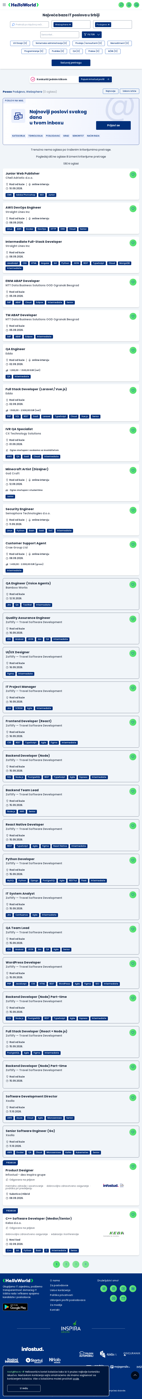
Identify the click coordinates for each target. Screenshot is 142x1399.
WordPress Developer (23, 962)
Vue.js (84, 416)
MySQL (10, 880)
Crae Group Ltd (17, 548)
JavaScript (12, 263)
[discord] (113, 1298)
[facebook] (103, 1288)
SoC (50, 530)
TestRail (27, 604)
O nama (55, 1280)
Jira (9, 604)
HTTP (53, 229)
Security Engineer (20, 509)
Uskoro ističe (129, 91)
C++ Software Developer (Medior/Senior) (39, 1218)
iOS (9, 639)
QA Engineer (15, 349)
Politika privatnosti (61, 1295)
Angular (45, 263)
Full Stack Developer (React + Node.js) (36, 1031)
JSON (76, 263)
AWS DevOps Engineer (23, 207)
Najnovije (111, 91)
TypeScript (98, 263)
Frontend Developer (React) (29, 721)
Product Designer (20, 1170)
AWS (19, 229)
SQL (17, 416)
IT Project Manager (21, 686)
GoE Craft (13, 473)
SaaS (35, 416)
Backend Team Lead (22, 790)
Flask (83, 880)
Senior (83, 229)
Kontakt (55, 1310)
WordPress (64, 983)
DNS (63, 229)
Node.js (19, 777)
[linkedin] (132, 1288)
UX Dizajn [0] (20, 43)
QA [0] (76, 51)
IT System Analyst (20, 893)
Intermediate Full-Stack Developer (34, 241)
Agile (29, 708)
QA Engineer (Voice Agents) (28, 583)
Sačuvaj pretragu (71, 62)
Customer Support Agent (26, 543)
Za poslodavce (59, 1285)
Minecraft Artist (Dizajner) (27, 469)
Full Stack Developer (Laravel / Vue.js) (36, 389)
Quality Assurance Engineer (28, 618)
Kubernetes (82, 1152)
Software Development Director (31, 1096)
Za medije (56, 1305)
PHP (9, 416)
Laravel (46, 416)
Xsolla (10, 1101)
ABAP (18, 302)
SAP (9, 302)
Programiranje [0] (33, 51)
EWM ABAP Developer (23, 281)
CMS (9, 194)
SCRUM (19, 708)
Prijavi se (113, 125)
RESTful (73, 880)
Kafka (68, 1152)
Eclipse (39, 302)
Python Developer (20, 859)
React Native (60, 846)
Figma (10, 673)
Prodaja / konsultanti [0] (89, 43)
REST (85, 263)
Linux (9, 229)
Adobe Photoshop (25, 194)
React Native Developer (25, 824)
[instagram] (113, 1288)
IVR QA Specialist (19, 429)
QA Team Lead (17, 928)
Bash (31, 530)
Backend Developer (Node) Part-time (36, 997)
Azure (19, 1118)
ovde (76, 1378)
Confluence (21, 915)
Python (65, 263)
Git (55, 263)
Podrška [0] (58, 51)
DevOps (42, 229)
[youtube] (123, 1288)
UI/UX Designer (18, 652)
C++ (9, 1250)
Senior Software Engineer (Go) (30, 1131)
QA (8, 376)
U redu (24, 1388)
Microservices (54, 1118)
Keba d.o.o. (13, 1223)
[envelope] (123, 1298)
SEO (42, 194)
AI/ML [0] (113, 51)
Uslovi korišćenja (60, 1290)
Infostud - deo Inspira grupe (26, 1175)
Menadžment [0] (119, 43)
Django (34, 880)
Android (19, 639)
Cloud (72, 229)
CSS (25, 263)
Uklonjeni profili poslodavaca (67, 1300)
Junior (51, 194)
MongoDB (124, 263)
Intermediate (14, 268)
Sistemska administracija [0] (51, 43)
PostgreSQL (34, 777)
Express (83, 777)
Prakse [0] (93, 51)
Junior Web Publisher (23, 173)
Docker (29, 229)
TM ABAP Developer (21, 315)
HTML (34, 263)
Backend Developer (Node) (28, 755)
